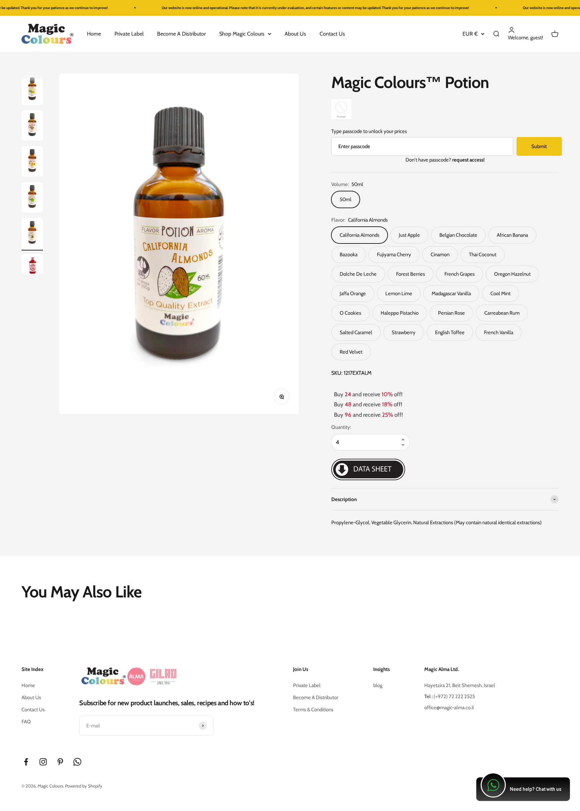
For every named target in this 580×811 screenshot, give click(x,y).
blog (377, 685)
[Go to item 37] (32, 234)
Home (94, 34)
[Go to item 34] (32, 126)
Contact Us (332, 34)
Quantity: (341, 427)
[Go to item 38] (32, 265)
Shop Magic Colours (241, 34)
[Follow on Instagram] (43, 761)
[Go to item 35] (32, 162)
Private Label (129, 34)
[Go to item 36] (32, 198)
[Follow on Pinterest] (60, 761)
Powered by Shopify (83, 786)
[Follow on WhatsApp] (77, 761)
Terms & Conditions (313, 710)
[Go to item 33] (32, 90)
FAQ (26, 722)
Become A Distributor (181, 34)
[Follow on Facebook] (26, 761)
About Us (295, 34)
